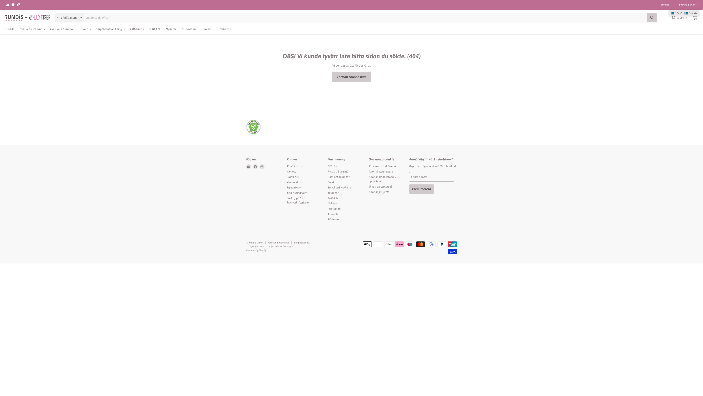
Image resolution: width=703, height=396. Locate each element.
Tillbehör (136, 29)
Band (85, 29)
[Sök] (652, 17)
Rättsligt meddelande (278, 242)
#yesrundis (293, 182)
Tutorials (207, 29)
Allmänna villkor (254, 242)
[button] (684, 13)
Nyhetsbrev (294, 187)
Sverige (687, 4)
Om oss (291, 171)
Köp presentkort (297, 192)
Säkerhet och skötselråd (383, 166)
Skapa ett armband (380, 186)
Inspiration (189, 29)
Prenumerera (421, 189)
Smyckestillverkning (109, 29)
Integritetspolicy (301, 242)
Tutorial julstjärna (379, 191)
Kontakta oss (295, 166)
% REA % (154, 29)
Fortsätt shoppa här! (351, 77)
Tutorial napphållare (381, 171)
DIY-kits (9, 29)
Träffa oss (224, 29)
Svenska (665, 4)
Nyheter (171, 29)
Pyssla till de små (31, 29)
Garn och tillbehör (62, 29)
